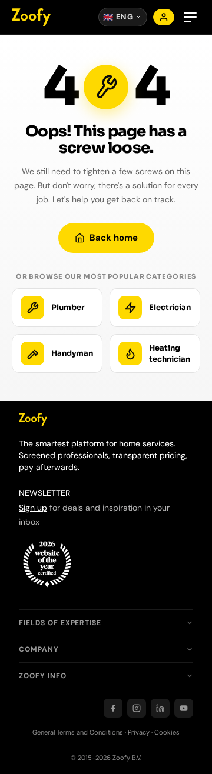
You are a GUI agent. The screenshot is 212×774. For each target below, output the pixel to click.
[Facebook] (113, 708)
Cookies (167, 732)
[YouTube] (183, 708)
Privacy (139, 732)
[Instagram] (136, 708)
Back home (114, 237)
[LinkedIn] (160, 708)
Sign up (33, 507)
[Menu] (190, 17)
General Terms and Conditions (77, 732)
